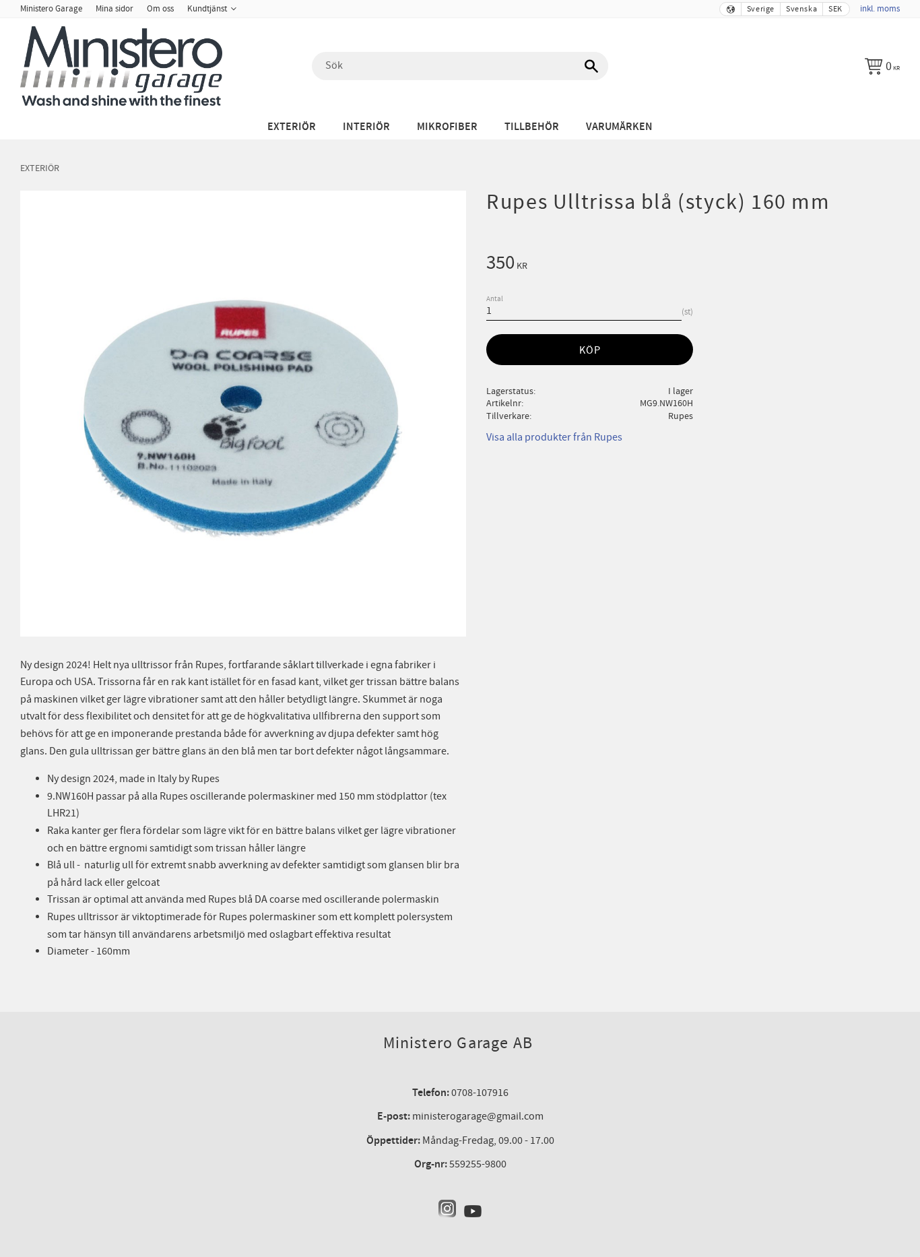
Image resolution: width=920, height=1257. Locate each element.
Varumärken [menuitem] (619, 127)
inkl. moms (880, 8)
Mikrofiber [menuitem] (447, 127)
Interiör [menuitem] (366, 127)
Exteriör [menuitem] (291, 127)
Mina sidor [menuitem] (114, 8)
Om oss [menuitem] (160, 8)
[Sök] (591, 66)
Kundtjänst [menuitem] (207, 8)
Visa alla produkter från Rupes (554, 437)
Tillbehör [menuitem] (531, 127)
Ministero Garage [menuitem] (51, 8)
